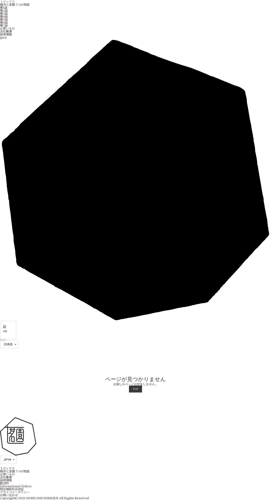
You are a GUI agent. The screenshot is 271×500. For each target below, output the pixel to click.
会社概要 (6, 31)
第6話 (4, 22)
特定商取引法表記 (12, 489)
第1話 (3, 7)
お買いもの (7, 28)
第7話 (4, 25)
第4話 (4, 16)
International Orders (16, 486)
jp (4, 326)
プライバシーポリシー (15, 492)
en (5, 331)
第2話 (4, 10)
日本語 (8, 344)
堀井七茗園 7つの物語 (14, 4)
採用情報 (6, 34)
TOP (135, 389)
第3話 (4, 13)
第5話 (4, 19)
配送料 (4, 483)
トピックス (7, 468)
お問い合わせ (9, 495)
